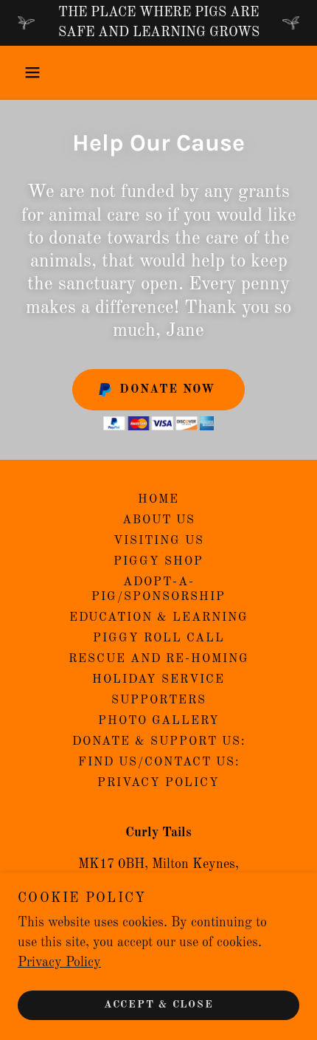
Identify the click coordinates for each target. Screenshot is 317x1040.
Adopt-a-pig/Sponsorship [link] (158, 589)
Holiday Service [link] (158, 680)
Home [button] (158, 500)
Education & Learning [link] (158, 618)
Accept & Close (159, 1004)
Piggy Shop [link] (158, 562)
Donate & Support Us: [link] (158, 742)
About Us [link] (158, 520)
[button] (39, 72)
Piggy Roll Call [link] (159, 638)
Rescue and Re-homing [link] (159, 659)
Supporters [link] (158, 700)
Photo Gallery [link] (159, 721)
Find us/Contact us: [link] (159, 762)
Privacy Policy (59, 961)
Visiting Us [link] (159, 541)
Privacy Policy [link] (158, 783)
